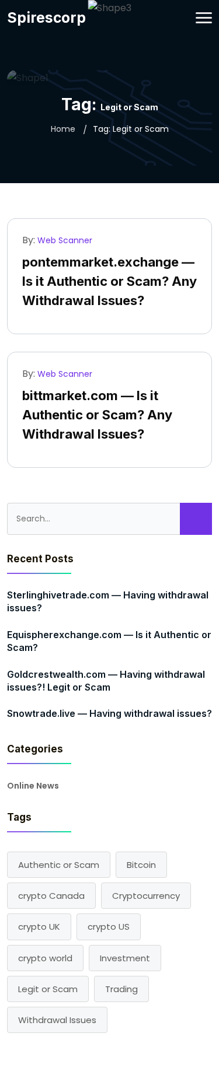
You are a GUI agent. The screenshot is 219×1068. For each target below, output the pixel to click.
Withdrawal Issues (57, 1020)
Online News (33, 786)
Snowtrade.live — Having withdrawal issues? (109, 713)
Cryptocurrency (146, 896)
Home (63, 129)
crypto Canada (51, 896)
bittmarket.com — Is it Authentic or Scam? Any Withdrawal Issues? (97, 415)
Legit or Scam (48, 989)
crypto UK (39, 926)
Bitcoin (141, 865)
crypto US (109, 926)
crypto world (45, 958)
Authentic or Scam (58, 865)
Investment (125, 958)
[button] (204, 17)
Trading (121, 989)
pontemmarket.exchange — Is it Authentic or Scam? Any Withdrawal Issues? (109, 281)
